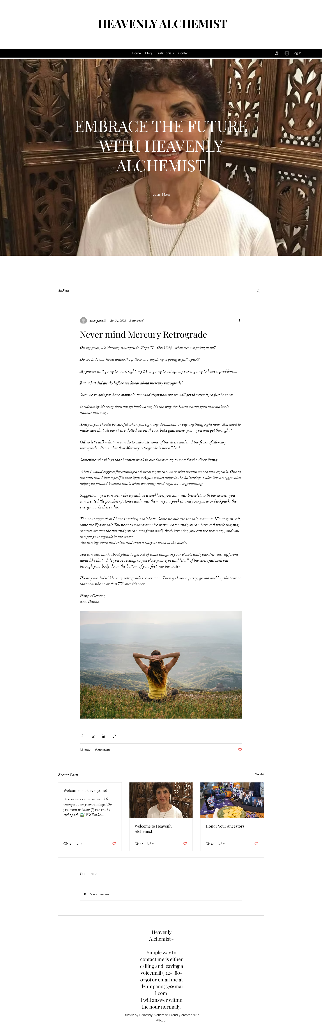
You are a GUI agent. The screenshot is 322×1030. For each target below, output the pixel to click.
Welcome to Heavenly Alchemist (153, 828)
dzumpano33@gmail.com (161, 989)
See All (259, 774)
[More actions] (239, 320)
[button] (161, 194)
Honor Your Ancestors (225, 826)
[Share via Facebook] (82, 736)
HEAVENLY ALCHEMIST (162, 23)
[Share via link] (114, 736)
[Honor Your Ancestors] (232, 800)
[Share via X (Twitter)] (93, 736)
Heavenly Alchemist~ (161, 935)
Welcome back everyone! (85, 790)
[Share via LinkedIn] (103, 736)
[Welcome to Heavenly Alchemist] (161, 800)
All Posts (63, 290)
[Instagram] (276, 53)
